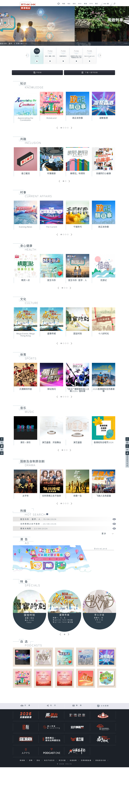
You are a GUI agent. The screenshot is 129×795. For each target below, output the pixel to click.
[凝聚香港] (106, 657)
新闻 (74, 4)
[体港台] (51, 715)
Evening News (25, 227)
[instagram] (127, 442)
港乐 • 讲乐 (25, 442)
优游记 (103, 280)
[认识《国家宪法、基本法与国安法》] (51, 739)
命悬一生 (77, 496)
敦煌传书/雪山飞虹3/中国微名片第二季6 (76, 56)
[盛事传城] (64, 601)
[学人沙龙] (99, 601)
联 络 (79, 705)
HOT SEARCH (35, 514)
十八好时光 (103, 333)
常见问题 (63, 760)
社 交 (53, 705)
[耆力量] (77, 739)
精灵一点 (25, 280)
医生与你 (51, 280)
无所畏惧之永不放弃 (51, 496)
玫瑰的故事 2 (63, 56)
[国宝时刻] (29, 601)
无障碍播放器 (86, 760)
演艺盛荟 (77, 442)
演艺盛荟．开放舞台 (51, 442)
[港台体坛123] (22, 657)
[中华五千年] (77, 751)
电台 (68, 4)
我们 (96, 4)
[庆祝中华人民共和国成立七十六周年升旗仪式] (64, 678)
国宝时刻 (77, 333)
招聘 (31, 760)
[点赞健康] (77, 715)
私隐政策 (74, 760)
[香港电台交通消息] (22, 705)
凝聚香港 (103, 118)
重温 (85, 4)
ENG (105, 3)
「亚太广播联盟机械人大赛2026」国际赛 (77, 390)
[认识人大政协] (85, 678)
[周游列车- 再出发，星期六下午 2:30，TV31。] (64, 26)
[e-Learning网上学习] (51, 727)
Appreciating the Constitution (25, 119)
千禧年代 (77, 227)
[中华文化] (25, 739)
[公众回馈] (98, 706)
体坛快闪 (51, 389)
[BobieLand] (64, 560)
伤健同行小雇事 (103, 173)
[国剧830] (25, 727)
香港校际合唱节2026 (103, 442)
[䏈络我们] (73, 705)
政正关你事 (77, 118)
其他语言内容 (101, 760)
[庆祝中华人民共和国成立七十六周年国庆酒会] (43, 678)
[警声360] (85, 657)
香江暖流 (25, 173)
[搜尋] (114, 3)
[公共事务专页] (77, 727)
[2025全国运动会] (25, 715)
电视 (63, 4)
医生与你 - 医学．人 (77, 280)
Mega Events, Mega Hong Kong (25, 334)
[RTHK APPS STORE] (25, 751)
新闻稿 (23, 760)
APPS (90, 4)
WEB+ (79, 4)
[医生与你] (64, 657)
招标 (39, 760)
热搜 (23, 511)
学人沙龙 (99, 615)
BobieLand (52, 118)
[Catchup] (47, 514)
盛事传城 (51, 333)
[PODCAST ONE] (51, 751)
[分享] (47, 705)
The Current (51, 227)
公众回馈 (105, 706)
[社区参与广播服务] (103, 727)
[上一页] (26, 55)
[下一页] (100, 55)
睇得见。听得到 (77, 173)
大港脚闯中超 (25, 389)
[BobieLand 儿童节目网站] (103, 715)
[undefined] (58, 3)
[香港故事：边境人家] (106, 678)
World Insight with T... (89, 56)
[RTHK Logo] (26, 5)
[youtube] (127, 439)
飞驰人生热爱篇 (103, 496)
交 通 (27, 705)
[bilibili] (127, 446)
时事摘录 (51, 173)
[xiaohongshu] (127, 449)
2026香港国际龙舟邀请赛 (104, 390)
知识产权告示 (50, 760)
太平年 (37, 56)
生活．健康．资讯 (50, 56)
